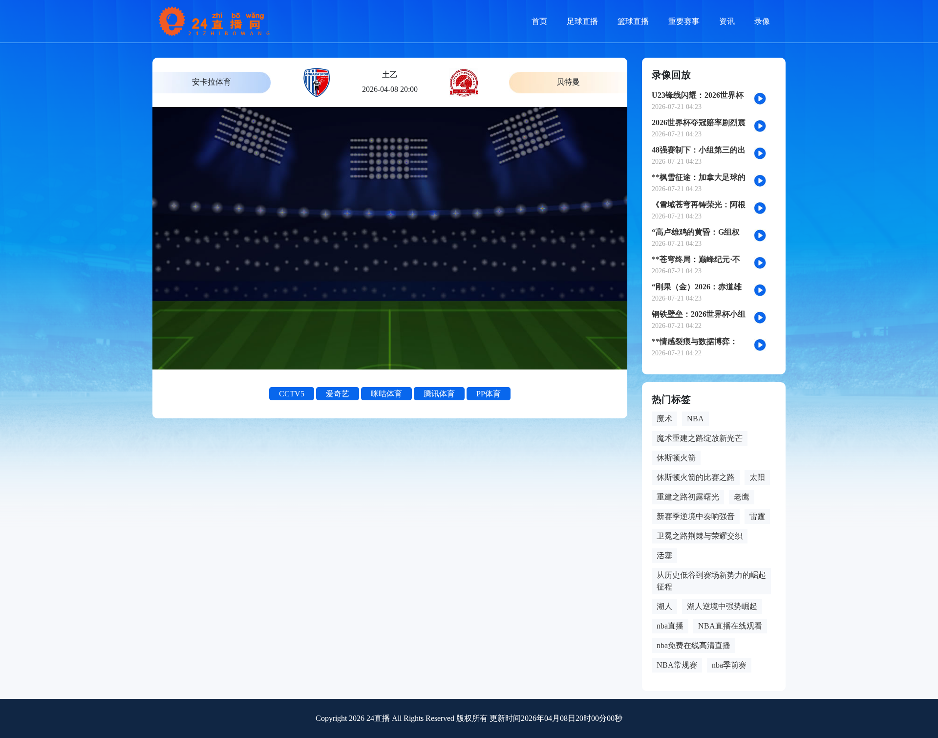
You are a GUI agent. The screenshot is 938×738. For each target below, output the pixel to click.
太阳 (757, 477)
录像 (762, 21)
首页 (539, 21)
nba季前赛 (729, 665)
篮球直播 (633, 21)
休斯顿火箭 (676, 458)
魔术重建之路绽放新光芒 (700, 438)
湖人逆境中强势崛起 (722, 606)
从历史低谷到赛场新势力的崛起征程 (711, 581)
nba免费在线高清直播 (693, 645)
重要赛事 (684, 21)
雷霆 (757, 516)
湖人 (664, 606)
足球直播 (582, 21)
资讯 (727, 21)
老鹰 (741, 497)
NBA (695, 418)
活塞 (664, 555)
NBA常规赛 (677, 665)
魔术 (664, 418)
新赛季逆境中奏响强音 (696, 516)
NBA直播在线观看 (730, 626)
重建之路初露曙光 (688, 497)
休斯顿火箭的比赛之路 (696, 477)
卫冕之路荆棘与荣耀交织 (700, 536)
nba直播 (670, 626)
